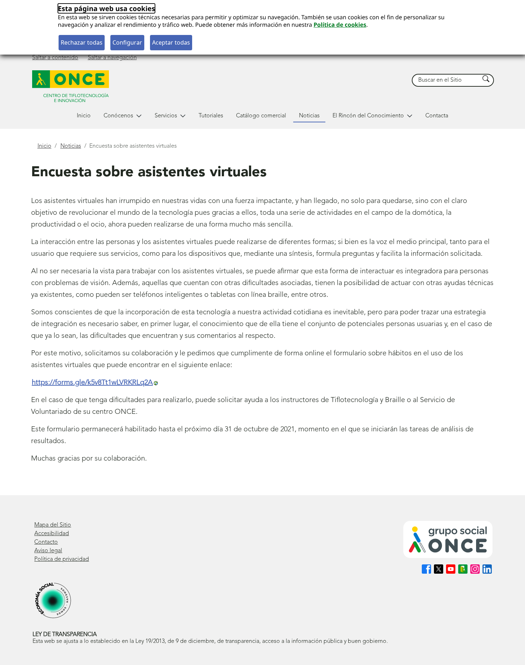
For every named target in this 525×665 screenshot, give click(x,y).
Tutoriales (211, 116)
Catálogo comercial (261, 116)
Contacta (436, 116)
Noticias (309, 116)
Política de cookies (340, 24)
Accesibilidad (51, 534)
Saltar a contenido (55, 58)
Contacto (46, 542)
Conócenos (118, 116)
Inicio (84, 116)
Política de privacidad (61, 559)
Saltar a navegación (112, 58)
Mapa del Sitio (52, 525)
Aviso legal (48, 551)
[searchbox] (446, 80)
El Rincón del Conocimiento (368, 116)
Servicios (166, 116)
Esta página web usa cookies (106, 8)
